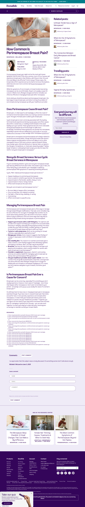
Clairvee (9, 464)
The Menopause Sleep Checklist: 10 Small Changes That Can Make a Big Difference (18, 436)
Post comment (26, 355)
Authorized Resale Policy (52, 481)
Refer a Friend (32, 465)
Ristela (8, 467)
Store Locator (21, 464)
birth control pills (34, 131)
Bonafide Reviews (22, 478)
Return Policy (32, 472)
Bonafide (12, 481)
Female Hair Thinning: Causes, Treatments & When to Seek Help (42, 435)
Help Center (43, 461)
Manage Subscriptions (32, 462)
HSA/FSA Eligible (33, 470)
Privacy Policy (24, 481)
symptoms (45, 133)
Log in (73, 6)
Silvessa (9, 475)
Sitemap (8, 482)
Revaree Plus (10, 469)
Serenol (8, 473)
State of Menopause (21, 475)
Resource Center (20, 468)
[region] (42, 1)
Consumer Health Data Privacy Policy (37, 481)
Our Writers (21, 471)
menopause (10, 86)
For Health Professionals (44, 467)
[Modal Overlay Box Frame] (16, 499)
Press (19, 473)
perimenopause (37, 84)
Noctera (9, 462)
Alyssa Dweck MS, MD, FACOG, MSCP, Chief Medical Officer (39, 67)
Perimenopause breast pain (15, 74)
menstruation (33, 122)
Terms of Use (62, 481)
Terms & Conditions (71, 481)
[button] (56, 6)
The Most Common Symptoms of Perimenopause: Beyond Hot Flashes (67, 436)
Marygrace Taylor (22, 64)
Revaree (9, 465)
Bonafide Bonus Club (33, 467)
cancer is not (26, 287)
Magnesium (27, 252)
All (7, 11)
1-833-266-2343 (44, 465)
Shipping (31, 474)
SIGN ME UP (65, 132)
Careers (20, 465)
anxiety (10, 237)
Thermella (9, 471)
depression (18, 237)
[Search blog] (76, 11)
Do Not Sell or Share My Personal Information (22, 482)
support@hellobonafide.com (45, 463)
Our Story (20, 462)
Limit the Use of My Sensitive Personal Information (45, 482)
